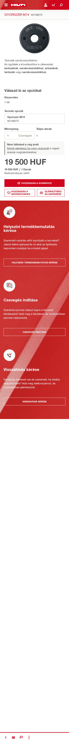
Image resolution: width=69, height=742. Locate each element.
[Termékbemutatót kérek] (13, 737)
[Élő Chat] (21, 737)
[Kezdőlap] (18, 5)
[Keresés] (61, 5)
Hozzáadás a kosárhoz (36, 183)
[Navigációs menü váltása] (6, 5)
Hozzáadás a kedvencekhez (20, 192)
